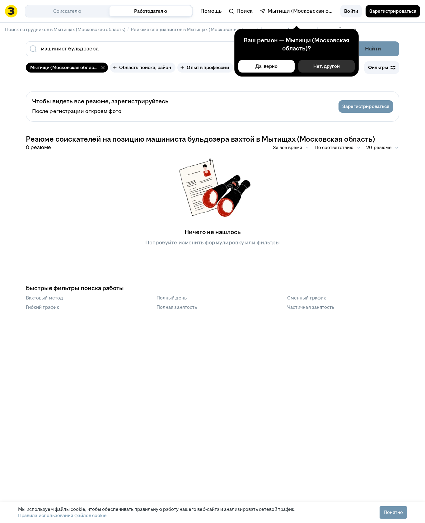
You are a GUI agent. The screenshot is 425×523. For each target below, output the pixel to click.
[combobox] (168, 49)
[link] (241, 11)
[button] (351, 11)
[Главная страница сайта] (11, 11)
